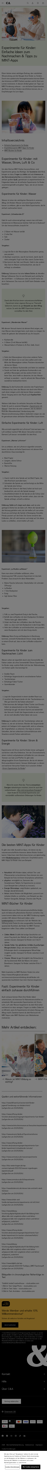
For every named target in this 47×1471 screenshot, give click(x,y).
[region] (23, 1461)
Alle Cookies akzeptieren (31, 1467)
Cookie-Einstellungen (12, 1467)
